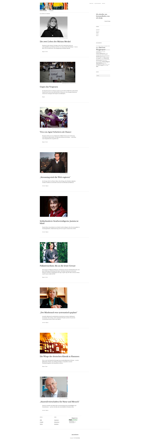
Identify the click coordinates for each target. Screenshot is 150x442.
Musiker (108, 59)
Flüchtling (97, 54)
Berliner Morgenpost (101, 48)
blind (106, 49)
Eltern (99, 51)
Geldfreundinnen (101, 55)
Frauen (100, 54)
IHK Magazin (98, 58)
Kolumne (106, 58)
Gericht (105, 55)
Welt (97, 66)
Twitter (41, 424)
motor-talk (101, 59)
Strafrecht (98, 64)
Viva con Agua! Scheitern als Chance (55, 132)
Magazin (43, 51)
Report (46, 366)
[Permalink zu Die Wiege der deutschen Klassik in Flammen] (54, 353)
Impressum (56, 420)
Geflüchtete (106, 54)
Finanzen (106, 53)
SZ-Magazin (103, 64)
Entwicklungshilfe (98, 52)
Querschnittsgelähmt (99, 61)
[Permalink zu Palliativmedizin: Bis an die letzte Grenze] (54, 262)
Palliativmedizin (104, 60)
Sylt (100, 64)
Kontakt (103, 3)
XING (41, 420)
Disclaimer (56, 424)
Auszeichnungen (98, 3)
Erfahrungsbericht (100, 53)
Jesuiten (102, 58)
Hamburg (98, 56)
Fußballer (102, 54)
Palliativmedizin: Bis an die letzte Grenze (58, 266)
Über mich (91, 3)
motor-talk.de (105, 59)
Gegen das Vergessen (49, 87)
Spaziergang (99, 63)
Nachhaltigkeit (99, 60)
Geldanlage (97, 55)
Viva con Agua (106, 65)
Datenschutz (56, 422)
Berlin (97, 47)
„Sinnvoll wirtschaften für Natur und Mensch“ (59, 402)
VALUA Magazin (101, 65)
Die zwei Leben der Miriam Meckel (55, 42)
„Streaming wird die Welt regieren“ (55, 177)
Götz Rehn (108, 55)
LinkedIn (41, 422)
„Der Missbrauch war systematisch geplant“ (58, 313)
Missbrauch (97, 59)
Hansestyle (103, 56)
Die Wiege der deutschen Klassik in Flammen (59, 356)
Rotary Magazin (106, 61)
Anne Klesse (43, 10)
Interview (43, 185)
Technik (106, 64)
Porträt (46, 51)
